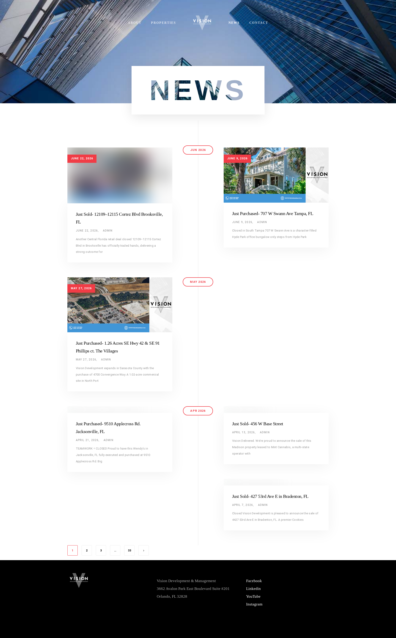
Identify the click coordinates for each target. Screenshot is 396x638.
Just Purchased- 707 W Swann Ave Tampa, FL (272, 213)
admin (108, 230)
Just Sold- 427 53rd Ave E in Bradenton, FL (270, 496)
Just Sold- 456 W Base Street (257, 423)
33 (129, 550)
